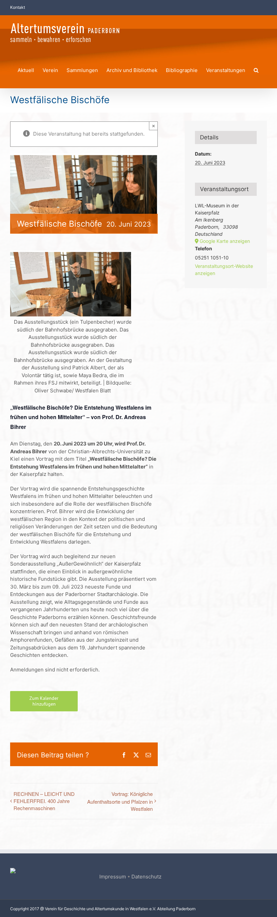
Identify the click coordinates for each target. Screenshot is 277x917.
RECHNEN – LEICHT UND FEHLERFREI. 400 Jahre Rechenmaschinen (44, 800)
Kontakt (17, 7)
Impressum (112, 876)
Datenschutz (146, 876)
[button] (256, 69)
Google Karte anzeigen (225, 241)
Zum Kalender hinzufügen (43, 701)
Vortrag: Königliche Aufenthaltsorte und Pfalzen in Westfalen (120, 801)
